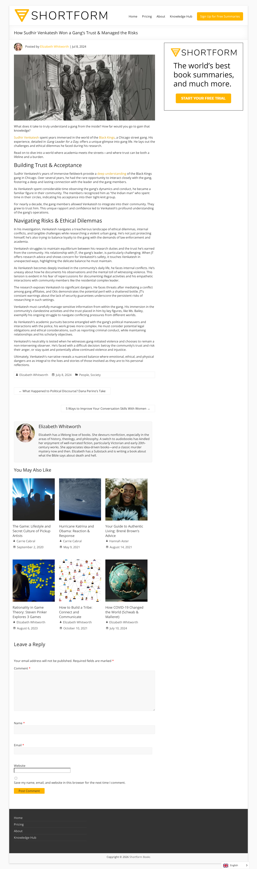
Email (19, 745)
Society (95, 375)
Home (133, 16)
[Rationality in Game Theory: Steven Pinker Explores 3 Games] (34, 561)
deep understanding (111, 174)
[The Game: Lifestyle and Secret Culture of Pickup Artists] (34, 480)
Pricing (147, 16)
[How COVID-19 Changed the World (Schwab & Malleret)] (126, 561)
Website (19, 766)
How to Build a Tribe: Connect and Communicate (75, 612)
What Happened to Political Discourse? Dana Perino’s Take (62, 391)
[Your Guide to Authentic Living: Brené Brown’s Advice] (126, 480)
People (84, 375)
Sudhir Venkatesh (26, 137)
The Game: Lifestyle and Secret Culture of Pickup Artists (32, 531)
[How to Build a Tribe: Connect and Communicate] (80, 561)
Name (19, 723)
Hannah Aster (119, 541)
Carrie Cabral (26, 541)
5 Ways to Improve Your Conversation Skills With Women (108, 408)
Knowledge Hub (181, 16)
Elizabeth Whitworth (54, 46)
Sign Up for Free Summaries (220, 16)
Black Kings (107, 137)
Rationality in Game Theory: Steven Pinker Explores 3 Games (30, 612)
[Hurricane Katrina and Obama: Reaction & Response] (80, 480)
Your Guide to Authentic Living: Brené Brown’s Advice (124, 531)
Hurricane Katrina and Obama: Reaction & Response (76, 531)
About (161, 16)
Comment (22, 668)
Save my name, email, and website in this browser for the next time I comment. (69, 783)
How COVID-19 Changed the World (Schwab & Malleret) (124, 612)
